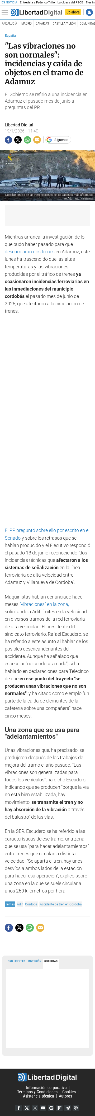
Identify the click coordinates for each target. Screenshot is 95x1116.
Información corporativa (46, 1087)
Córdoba (31, 904)
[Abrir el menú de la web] (6, 12)
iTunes (76, 1108)
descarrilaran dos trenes (30, 251)
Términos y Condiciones (37, 1091)
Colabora (73, 12)
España (10, 35)
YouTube (43, 1108)
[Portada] (37, 12)
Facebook (18, 1108)
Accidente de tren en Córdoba (61, 904)
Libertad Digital (47, 1077)
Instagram (35, 1108)
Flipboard (59, 1108)
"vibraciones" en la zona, (43, 604)
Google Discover (51, 1108)
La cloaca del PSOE (70, 2)
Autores (65, 1096)
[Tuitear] (18, 140)
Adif (20, 904)
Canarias (42, 23)
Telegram (67, 1108)
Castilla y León (64, 23)
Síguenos (61, 139)
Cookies (69, 1091)
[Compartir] (8, 140)
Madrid (26, 23)
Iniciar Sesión (89, 12)
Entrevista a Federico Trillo (37, 2)
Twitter (26, 1108)
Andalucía (9, 23)
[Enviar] (27, 140)
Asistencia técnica (38, 1096)
